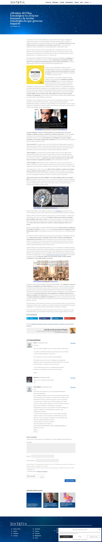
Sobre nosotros (17, 529)
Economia (37, 533)
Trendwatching (58, 211)
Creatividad (33, 324)
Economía (62, 2)
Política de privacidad (84, 539)
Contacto (15, 536)
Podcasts (86, 2)
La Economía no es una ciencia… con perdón (56, 255)
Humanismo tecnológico (53, 324)
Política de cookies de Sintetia (77, 539)
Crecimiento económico (42, 324)
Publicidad (15, 533)
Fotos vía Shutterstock (32, 314)
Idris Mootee (69, 58)
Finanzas (76, 2)
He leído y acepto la (38, 471)
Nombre (29, 456)
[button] (99, 529)
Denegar (80, 536)
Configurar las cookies (93, 536)
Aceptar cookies (66, 536)
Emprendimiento (69, 2)
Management (55, 2)
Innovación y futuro (64, 324)
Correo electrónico (31, 461)
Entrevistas (48, 2)
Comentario (29, 442)
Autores (15, 531)
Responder (73, 343)
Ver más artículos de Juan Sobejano (61, 332)
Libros (81, 2)
